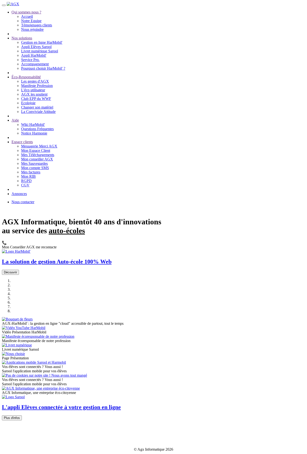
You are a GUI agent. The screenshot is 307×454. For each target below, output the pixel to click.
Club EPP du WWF (36, 99)
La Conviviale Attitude (38, 112)
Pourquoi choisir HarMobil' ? (43, 68)
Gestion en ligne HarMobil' (41, 42)
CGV (25, 185)
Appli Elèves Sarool (36, 47)
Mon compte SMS (35, 168)
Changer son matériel (37, 107)
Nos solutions (22, 38)
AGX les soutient (34, 94)
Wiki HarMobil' (33, 125)
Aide (15, 120)
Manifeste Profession (37, 86)
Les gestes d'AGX (35, 81)
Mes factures (30, 172)
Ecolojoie (28, 103)
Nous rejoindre (32, 29)
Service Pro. (30, 60)
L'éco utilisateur (33, 90)
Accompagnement (35, 64)
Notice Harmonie (34, 133)
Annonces (19, 194)
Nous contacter (23, 202)
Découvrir (10, 272)
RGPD (26, 181)
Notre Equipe (31, 21)
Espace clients (22, 142)
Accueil (27, 16)
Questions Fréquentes (37, 129)
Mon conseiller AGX (37, 159)
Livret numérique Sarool (39, 51)
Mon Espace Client (35, 150)
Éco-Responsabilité (26, 77)
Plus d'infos (12, 418)
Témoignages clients (36, 25)
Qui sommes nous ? (26, 12)
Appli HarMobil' (33, 55)
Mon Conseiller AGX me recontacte (29, 245)
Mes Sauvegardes (34, 163)
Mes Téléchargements (37, 155)
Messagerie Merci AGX (39, 146)
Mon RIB (28, 176)
